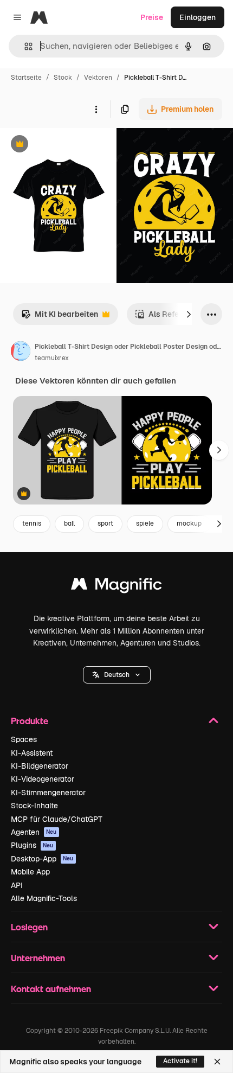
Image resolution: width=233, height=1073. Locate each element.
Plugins (32, 845)
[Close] (217, 1061)
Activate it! (180, 1061)
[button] (117, 675)
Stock (63, 77)
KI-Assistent (32, 753)
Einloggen (197, 17)
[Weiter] (188, 314)
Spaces (24, 739)
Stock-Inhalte (34, 805)
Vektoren (98, 77)
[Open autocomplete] (24, 46)
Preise (151, 17)
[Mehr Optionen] (96, 109)
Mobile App (30, 872)
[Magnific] (116, 586)
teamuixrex (52, 358)
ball (69, 523)
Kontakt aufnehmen (51, 988)
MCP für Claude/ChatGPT (56, 819)
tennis (31, 523)
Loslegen (29, 927)
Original (69, 145)
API (17, 885)
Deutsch (117, 674)
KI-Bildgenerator (39, 766)
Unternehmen (38, 957)
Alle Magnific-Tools (44, 898)
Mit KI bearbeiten (59, 317)
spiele (145, 523)
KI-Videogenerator (42, 779)
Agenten (34, 832)
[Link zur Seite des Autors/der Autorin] (20, 352)
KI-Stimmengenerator (48, 792)
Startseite (26, 77)
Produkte (29, 720)
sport (105, 523)
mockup (189, 523)
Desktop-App (42, 859)
